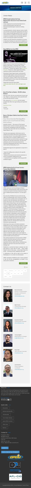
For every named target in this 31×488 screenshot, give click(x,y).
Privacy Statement (18, 485)
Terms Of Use (26, 485)
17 (15, 270)
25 (18, 273)
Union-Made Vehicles (7, 418)
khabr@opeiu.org (19, 353)
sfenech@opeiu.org (19, 323)
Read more (23, 45)
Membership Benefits (7, 411)
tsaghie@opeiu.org (19, 338)
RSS (27, 267)
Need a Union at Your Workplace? (10, 452)
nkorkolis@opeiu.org (19, 296)
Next (6, 276)
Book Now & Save (7, 105)
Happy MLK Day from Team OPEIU (10, 49)
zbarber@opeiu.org (19, 369)
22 (8, 273)
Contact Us (5, 448)
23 (11, 273)
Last (10, 276)
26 (21, 273)
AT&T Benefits (6, 414)
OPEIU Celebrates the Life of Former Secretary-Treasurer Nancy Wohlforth (13, 168)
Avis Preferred (14, 100)
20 (25, 270)
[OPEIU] (5, 2)
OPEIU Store (5, 424)
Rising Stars (5, 408)
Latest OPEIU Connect (7, 421)
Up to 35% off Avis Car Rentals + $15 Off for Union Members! (14, 93)
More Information (5, 397)
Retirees (4, 427)
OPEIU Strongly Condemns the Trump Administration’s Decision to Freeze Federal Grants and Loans (14, 20)
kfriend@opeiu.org (19, 308)
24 (14, 273)
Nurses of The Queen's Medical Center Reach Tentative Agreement (15, 116)
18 (18, 270)
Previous (11, 270)
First (6, 270)
